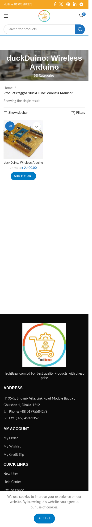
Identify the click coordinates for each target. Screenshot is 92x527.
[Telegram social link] (81, 4)
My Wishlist (12, 446)
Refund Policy (14, 490)
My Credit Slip (14, 454)
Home (8, 88)
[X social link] (61, 4)
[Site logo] (44, 16)
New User (11, 474)
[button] (23, 176)
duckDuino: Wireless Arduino (23, 162)
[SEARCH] (80, 29)
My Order (11, 438)
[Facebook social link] (55, 4)
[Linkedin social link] (74, 4)
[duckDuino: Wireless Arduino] (23, 139)
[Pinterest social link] (68, 4)
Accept (44, 518)
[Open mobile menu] (6, 16)
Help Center (12, 482)
